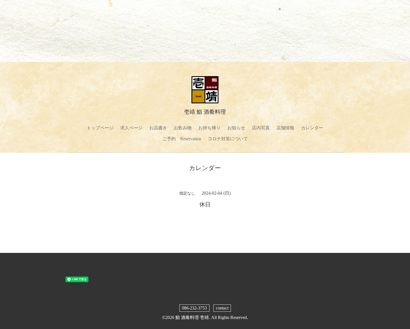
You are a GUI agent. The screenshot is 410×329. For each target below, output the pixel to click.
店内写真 (261, 127)
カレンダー (312, 127)
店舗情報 (285, 127)
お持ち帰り (209, 127)
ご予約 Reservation (181, 138)
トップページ (100, 127)
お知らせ (236, 127)
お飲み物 (183, 127)
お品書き (158, 127)
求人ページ (131, 127)
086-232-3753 (194, 308)
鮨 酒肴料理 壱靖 (192, 317)
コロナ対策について (228, 138)
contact (222, 308)
